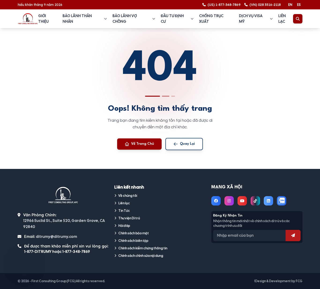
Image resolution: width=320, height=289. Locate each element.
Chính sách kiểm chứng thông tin (142, 248)
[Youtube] (242, 200)
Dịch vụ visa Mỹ (250, 18)
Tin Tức (124, 211)
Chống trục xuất (211, 18)
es (299, 5)
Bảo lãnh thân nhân (77, 18)
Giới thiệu (43, 18)
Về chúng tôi (127, 196)
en (290, 5)
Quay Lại (187, 144)
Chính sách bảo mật (133, 233)
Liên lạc (282, 18)
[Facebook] (216, 200)
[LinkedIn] (268, 200)
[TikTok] (255, 200)
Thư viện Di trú (129, 218)
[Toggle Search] (297, 18)
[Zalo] (281, 200)
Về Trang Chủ (142, 144)
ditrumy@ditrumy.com (56, 236)
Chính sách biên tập (133, 241)
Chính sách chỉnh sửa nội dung (140, 256)
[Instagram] (229, 200)
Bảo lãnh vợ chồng (124, 18)
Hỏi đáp (124, 226)
